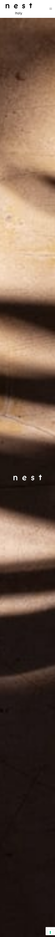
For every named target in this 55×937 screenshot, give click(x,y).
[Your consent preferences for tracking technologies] (50, 932)
